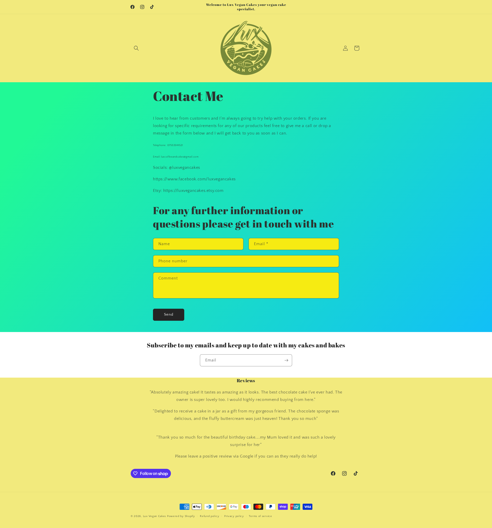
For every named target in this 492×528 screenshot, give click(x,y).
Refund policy (209, 516)
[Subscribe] (286, 360)
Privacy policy (234, 516)
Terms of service (260, 516)
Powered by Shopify (181, 516)
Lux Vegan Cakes (154, 516)
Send (168, 314)
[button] (136, 48)
